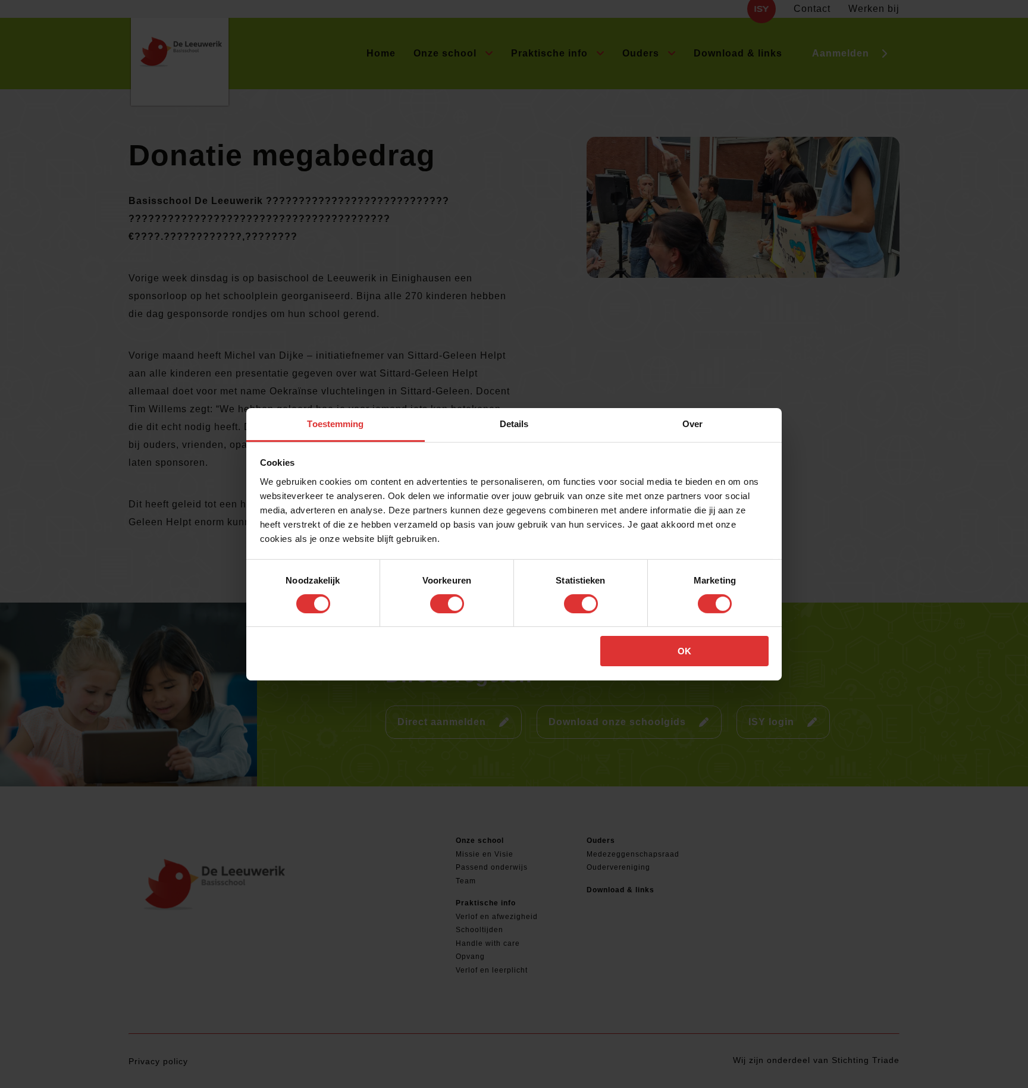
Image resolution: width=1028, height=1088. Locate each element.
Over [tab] (692, 423)
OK (684, 651)
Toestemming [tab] (335, 423)
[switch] (447, 603)
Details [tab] (514, 423)
